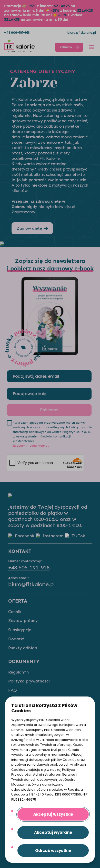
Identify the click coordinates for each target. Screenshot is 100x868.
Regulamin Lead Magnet (31, 445)
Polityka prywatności (29, 681)
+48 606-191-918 (17, 32)
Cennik (15, 611)
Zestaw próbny (23, 620)
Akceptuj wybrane (53, 832)
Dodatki (16, 639)
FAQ (12, 690)
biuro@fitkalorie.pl (81, 32)
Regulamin (18, 672)
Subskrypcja (20, 629)
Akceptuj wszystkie (53, 814)
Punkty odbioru (23, 647)
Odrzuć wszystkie (53, 850)
